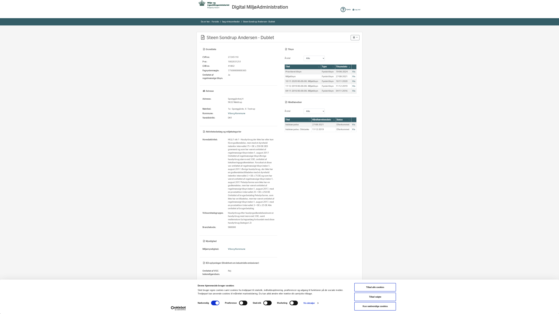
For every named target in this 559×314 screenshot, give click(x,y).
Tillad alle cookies (375, 287)
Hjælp (348, 9)
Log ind (357, 9)
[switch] (243, 303)
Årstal (287, 58)
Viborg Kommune (236, 113)
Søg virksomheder (231, 22)
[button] (355, 37)
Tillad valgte (375, 297)
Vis (353, 72)
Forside (215, 22)
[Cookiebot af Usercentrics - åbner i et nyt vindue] (178, 308)
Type (324, 67)
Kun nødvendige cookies (375, 306)
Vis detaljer (309, 303)
